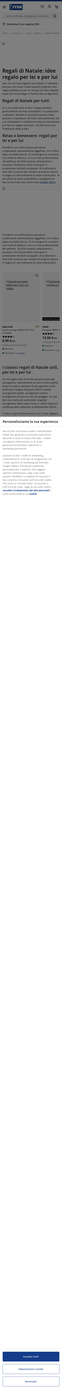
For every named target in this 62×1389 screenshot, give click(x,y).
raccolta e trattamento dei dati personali (26, 490)
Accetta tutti (31, 1356)
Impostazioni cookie (31, 1369)
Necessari (31, 1381)
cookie (33, 493)
